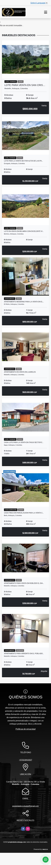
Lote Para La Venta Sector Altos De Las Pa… (23, 161)
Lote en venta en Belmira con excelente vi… (24, 231)
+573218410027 (25, 760)
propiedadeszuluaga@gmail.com (25, 806)
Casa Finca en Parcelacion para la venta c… (24, 513)
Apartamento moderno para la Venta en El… (24, 302)
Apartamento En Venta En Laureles (20, 372)
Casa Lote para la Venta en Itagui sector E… (23, 442)
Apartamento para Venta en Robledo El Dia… (24, 583)
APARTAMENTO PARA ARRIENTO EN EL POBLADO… (24, 653)
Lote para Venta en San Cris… (24, 85)
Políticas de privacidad (26, 729)
